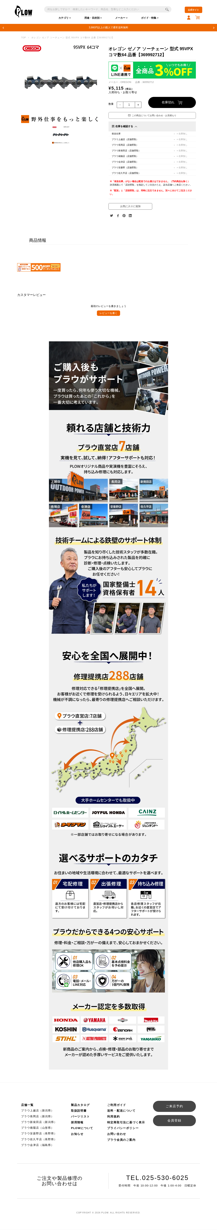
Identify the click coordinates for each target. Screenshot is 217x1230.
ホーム (23, 37)
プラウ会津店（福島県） (37, 1145)
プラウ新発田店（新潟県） (39, 1122)
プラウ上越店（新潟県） (37, 1110)
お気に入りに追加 (130, 206)
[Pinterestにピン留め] (124, 215)
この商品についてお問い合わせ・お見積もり (154, 115)
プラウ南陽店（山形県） (37, 1127)
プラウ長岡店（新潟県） (37, 1116)
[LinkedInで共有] (130, 215)
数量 (111, 104)
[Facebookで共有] (117, 215)
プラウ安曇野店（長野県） (39, 1133)
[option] (61, 83)
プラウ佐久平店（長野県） (39, 1139)
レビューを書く (108, 313)
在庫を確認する (124, 126)
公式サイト (193, 10)
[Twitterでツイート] (111, 215)
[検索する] (167, 9)
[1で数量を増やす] (138, 105)
